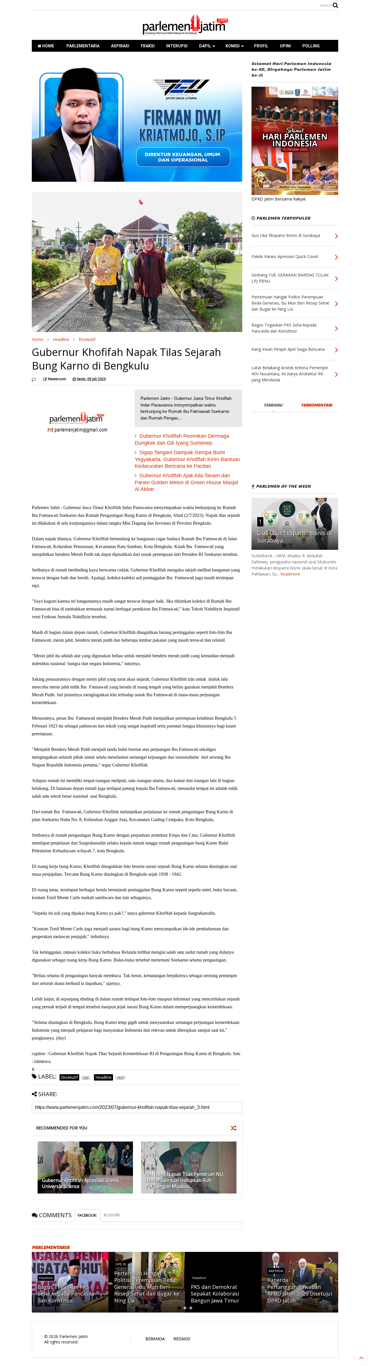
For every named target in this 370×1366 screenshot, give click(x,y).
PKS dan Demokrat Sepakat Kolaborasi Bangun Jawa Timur (215, 1293)
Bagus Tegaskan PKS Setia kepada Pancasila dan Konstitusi (66, 1293)
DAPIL (205, 46)
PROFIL (261, 46)
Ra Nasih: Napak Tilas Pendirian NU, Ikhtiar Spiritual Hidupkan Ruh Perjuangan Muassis (184, 1180)
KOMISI (232, 46)
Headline (61, 339)
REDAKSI (181, 1338)
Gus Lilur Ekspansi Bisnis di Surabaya (294, 536)
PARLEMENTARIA (82, 46)
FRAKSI (148, 46)
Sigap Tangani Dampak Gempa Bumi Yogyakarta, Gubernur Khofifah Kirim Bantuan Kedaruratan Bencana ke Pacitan (187, 459)
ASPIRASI (120, 46)
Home (37, 339)
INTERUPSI (177, 46)
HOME (47, 46)
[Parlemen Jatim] (185, 32)
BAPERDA (276, 1271)
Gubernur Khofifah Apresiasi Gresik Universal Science (80, 1183)
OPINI (285, 46)
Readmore (290, 574)
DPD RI (121, 1264)
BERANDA (155, 1338)
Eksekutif (87, 339)
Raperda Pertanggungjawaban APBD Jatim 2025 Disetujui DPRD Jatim (299, 1290)
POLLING (311, 46)
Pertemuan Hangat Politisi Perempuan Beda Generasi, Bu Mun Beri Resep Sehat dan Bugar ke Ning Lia (146, 1287)
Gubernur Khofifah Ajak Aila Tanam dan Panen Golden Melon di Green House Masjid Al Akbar (186, 482)
